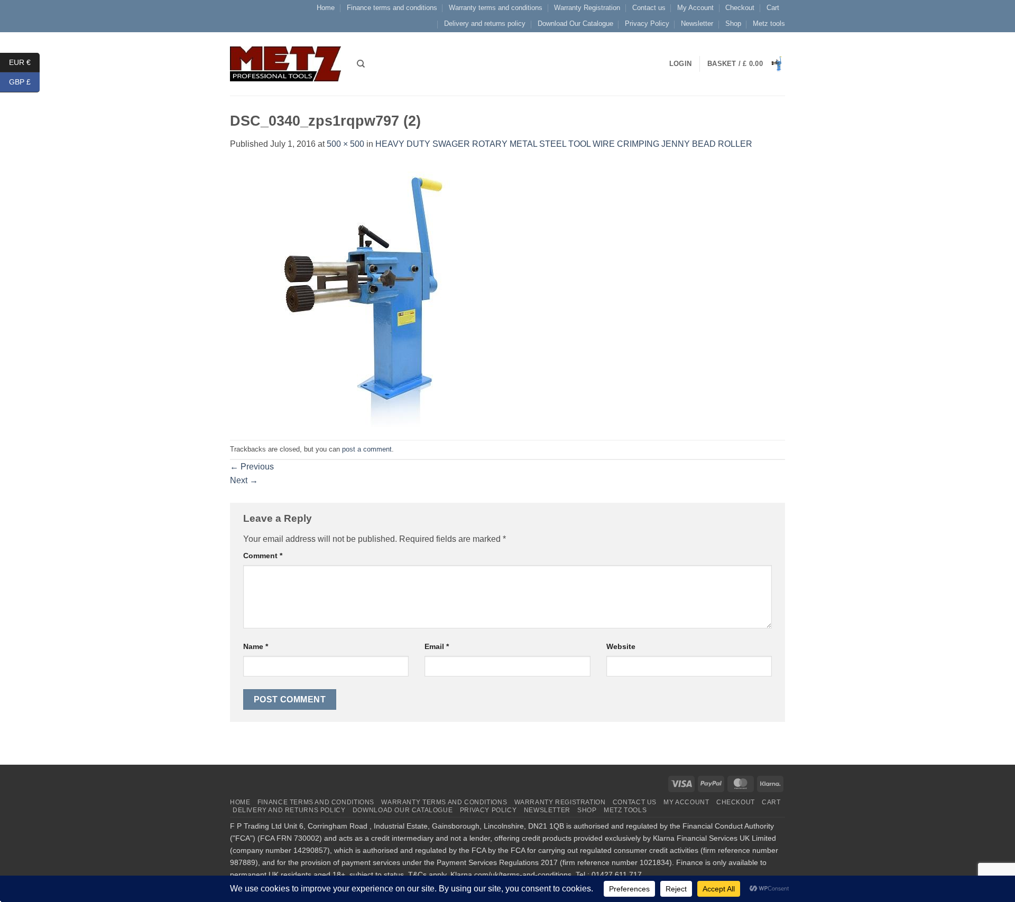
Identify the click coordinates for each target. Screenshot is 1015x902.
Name (255, 646)
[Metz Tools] (285, 63)
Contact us (649, 8)
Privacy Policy (647, 23)
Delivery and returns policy (484, 23)
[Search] (361, 64)
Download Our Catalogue (575, 23)
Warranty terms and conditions (495, 8)
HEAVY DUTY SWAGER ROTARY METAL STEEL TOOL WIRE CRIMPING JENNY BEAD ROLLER (563, 143)
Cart (773, 8)
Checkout (739, 8)
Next (244, 480)
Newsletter (697, 23)
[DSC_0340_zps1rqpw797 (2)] (362, 294)
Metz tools (769, 23)
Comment (262, 555)
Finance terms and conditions (392, 8)
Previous (252, 466)
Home (326, 8)
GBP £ (24, 82)
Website (620, 646)
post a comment (367, 449)
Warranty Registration (587, 8)
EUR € (24, 62)
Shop (733, 23)
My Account (695, 8)
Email (437, 646)
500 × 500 (345, 143)
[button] (746, 64)
